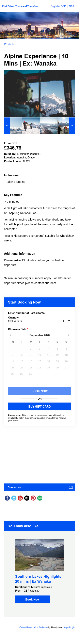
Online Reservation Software (33, 627)
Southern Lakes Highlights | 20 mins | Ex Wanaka (39, 579)
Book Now (32, 599)
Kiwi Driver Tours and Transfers (20, 6)
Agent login (69, 627)
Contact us (14, 487)
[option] (13, 125)
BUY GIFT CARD (39, 406)
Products (9, 44)
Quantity (15, 319)
